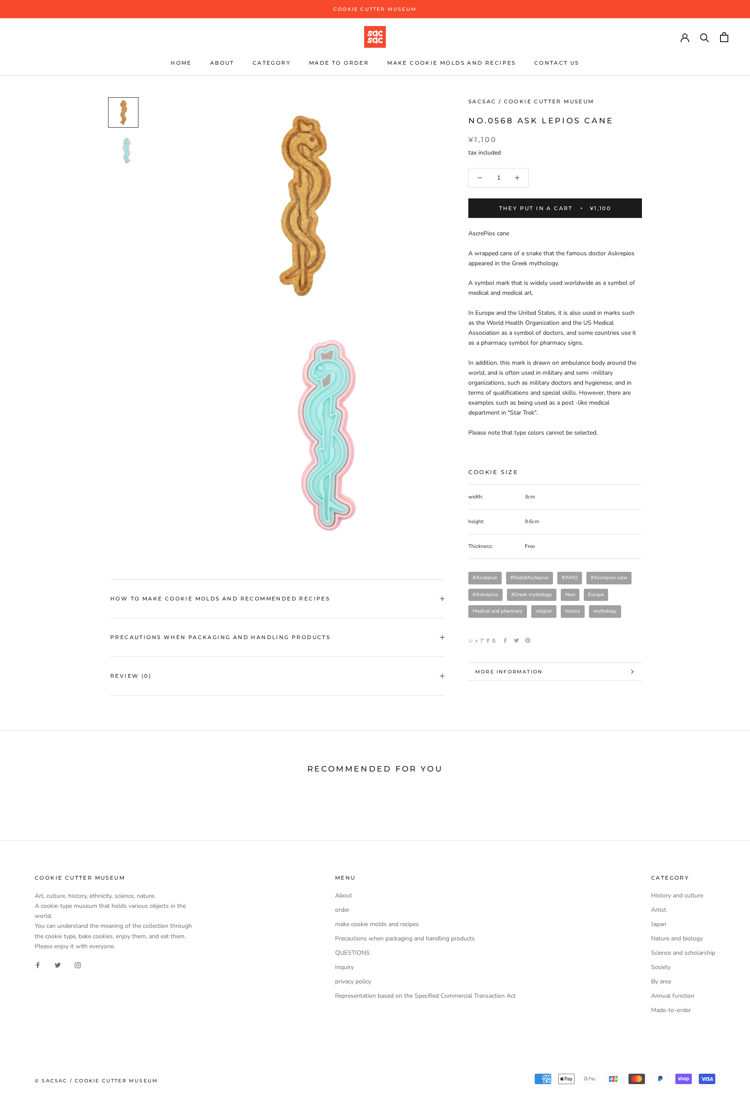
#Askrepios (485, 594)
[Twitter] (516, 640)
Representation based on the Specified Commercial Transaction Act (425, 996)
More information (509, 672)
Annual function (672, 996)
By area (661, 981)
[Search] (704, 37)
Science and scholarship (683, 953)
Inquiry (344, 967)
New (570, 594)
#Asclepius (485, 577)
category (272, 62)
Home (181, 62)
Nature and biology (677, 938)
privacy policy (353, 981)
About (222, 62)
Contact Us (556, 62)
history (572, 611)
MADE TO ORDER (339, 62)
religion (544, 611)
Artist (658, 910)
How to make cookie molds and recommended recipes (220, 598)
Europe (596, 594)
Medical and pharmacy (498, 611)
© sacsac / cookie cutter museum (96, 1081)
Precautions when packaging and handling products (220, 637)
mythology (605, 611)
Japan (658, 924)
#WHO (570, 577)
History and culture (677, 895)
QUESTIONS (352, 953)
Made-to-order (671, 1010)
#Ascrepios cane (609, 577)
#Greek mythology (531, 594)
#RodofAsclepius (529, 577)
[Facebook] (505, 640)
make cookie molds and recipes (451, 62)
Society (661, 967)
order (342, 910)
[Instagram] (78, 965)
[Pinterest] (527, 640)
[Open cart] (724, 37)
